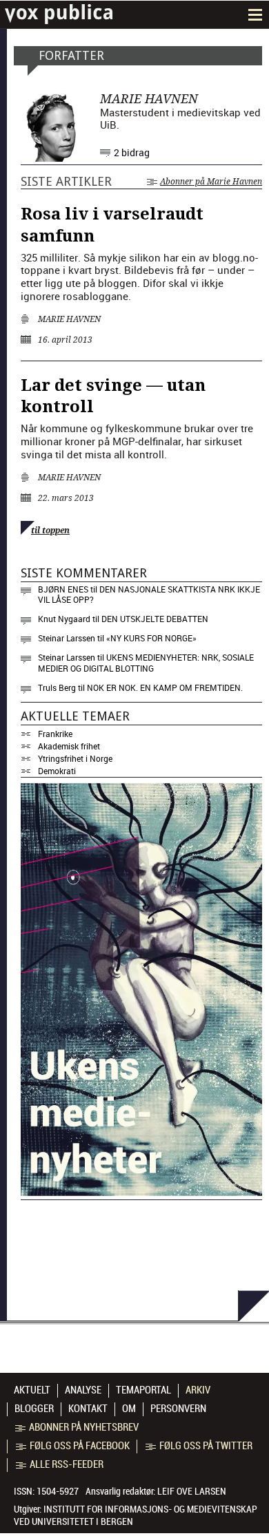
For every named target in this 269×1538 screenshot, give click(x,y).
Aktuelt (32, 1390)
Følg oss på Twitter (205, 1446)
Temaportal (143, 1390)
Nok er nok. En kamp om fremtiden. (165, 687)
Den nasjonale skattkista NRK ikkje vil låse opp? (149, 595)
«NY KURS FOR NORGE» (151, 637)
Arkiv (198, 1390)
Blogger (34, 1408)
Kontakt (88, 1408)
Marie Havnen (69, 319)
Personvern (178, 1408)
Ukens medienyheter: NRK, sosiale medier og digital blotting (146, 663)
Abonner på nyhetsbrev (84, 1427)
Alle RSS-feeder (66, 1464)
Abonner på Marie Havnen (211, 181)
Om (129, 1408)
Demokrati (57, 770)
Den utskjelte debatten (154, 618)
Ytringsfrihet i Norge (75, 758)
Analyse (83, 1390)
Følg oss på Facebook (80, 1446)
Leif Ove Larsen (191, 1491)
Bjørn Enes (63, 589)
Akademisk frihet (69, 745)
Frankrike (55, 733)
